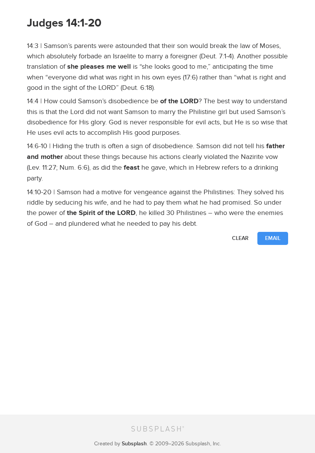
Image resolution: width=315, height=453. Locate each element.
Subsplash (134, 443)
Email (272, 238)
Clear (240, 238)
